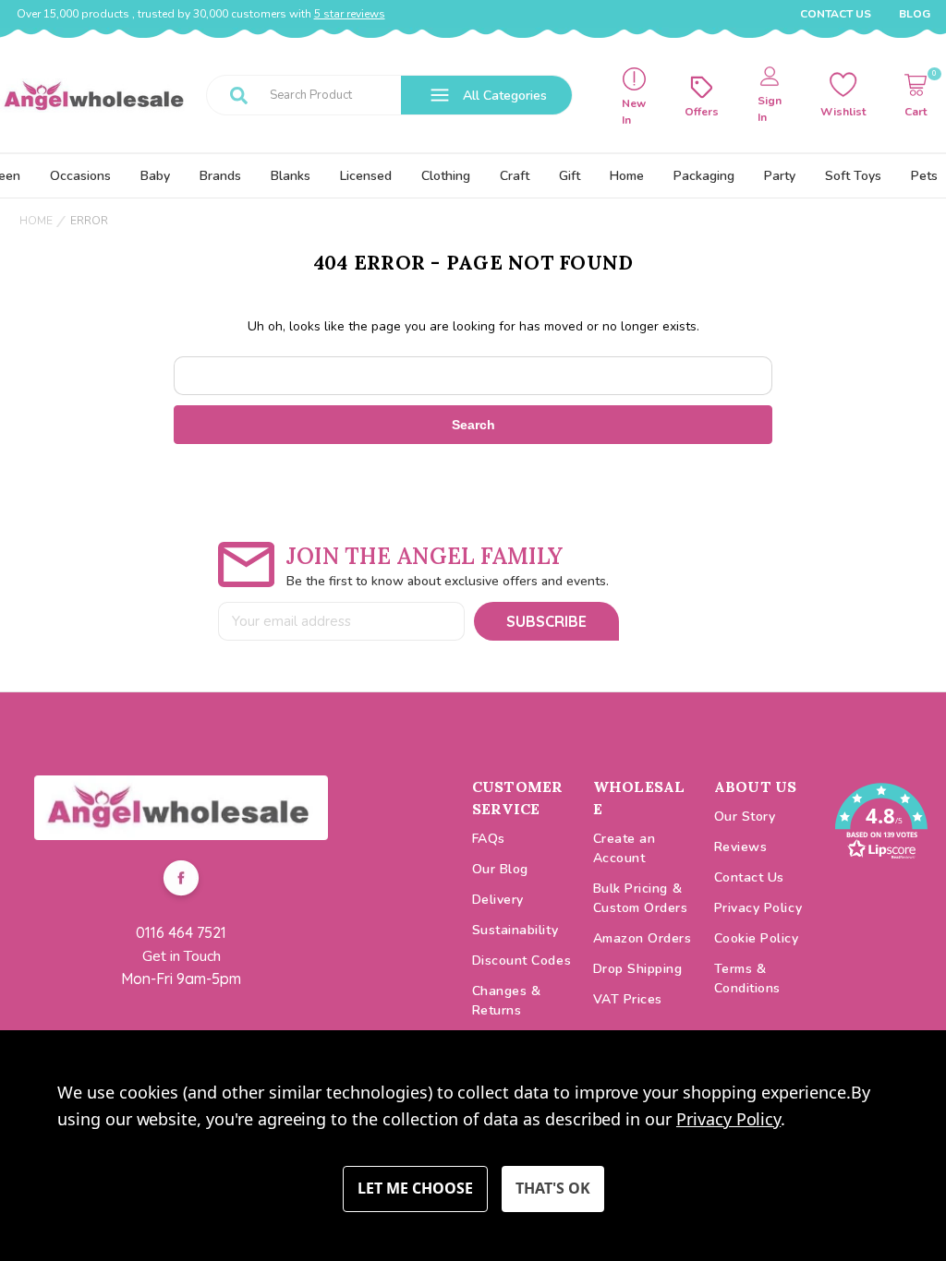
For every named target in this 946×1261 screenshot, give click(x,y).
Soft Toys (853, 176)
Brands (220, 176)
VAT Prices (627, 999)
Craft (514, 176)
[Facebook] (181, 881)
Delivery (498, 899)
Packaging (703, 176)
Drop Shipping (638, 969)
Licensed (366, 176)
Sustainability (515, 930)
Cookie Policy (756, 938)
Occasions (80, 176)
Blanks (290, 176)
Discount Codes (522, 960)
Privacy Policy (758, 908)
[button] (181, 807)
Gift (569, 176)
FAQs (488, 838)
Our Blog (500, 869)
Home (627, 176)
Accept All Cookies (553, 1189)
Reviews (741, 847)
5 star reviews (349, 13)
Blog (914, 13)
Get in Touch (181, 956)
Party (779, 176)
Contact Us (835, 13)
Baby (155, 176)
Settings (415, 1189)
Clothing (445, 176)
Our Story (745, 816)
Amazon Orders (642, 938)
